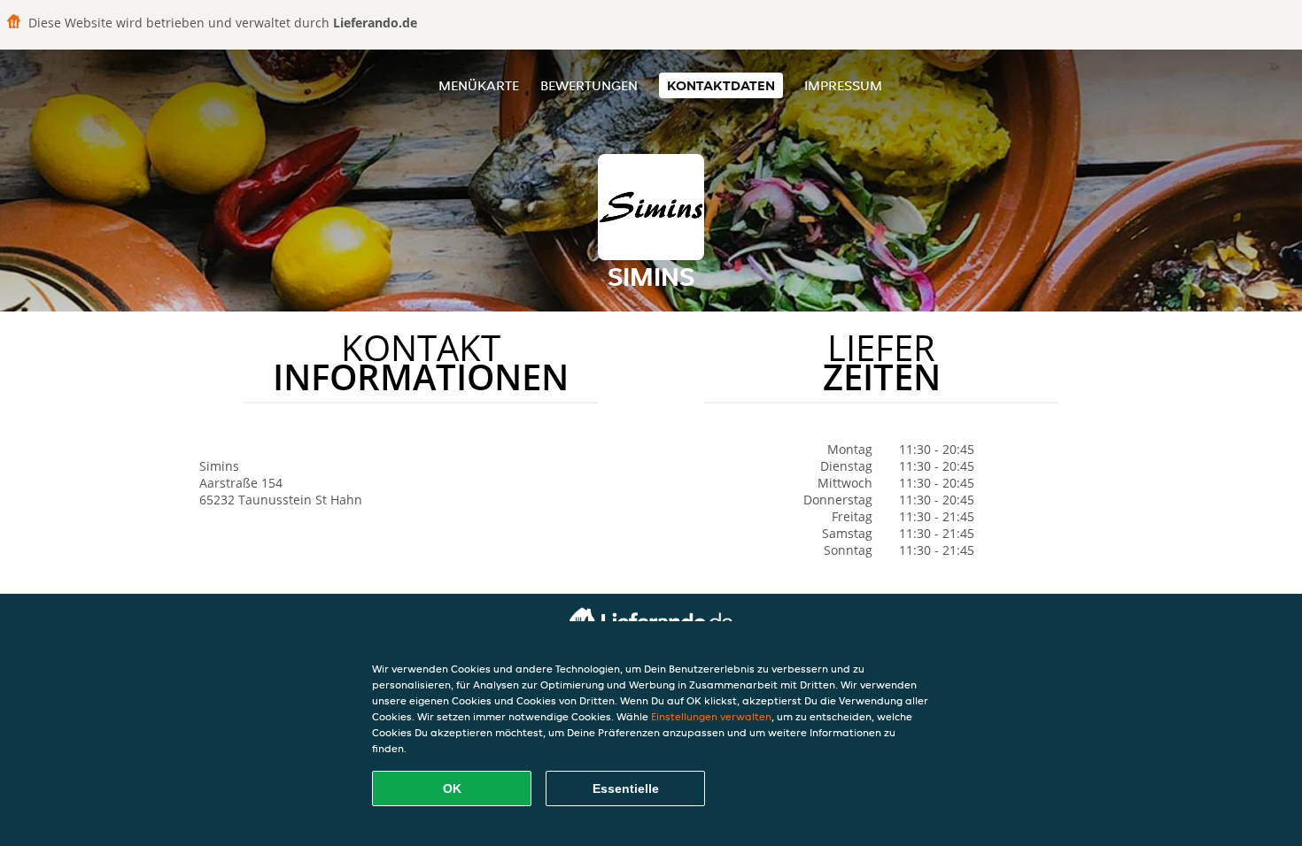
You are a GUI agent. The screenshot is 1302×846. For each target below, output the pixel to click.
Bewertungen (589, 85)
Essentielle (626, 788)
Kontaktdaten (721, 85)
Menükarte (478, 85)
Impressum (843, 85)
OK (452, 788)
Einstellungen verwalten (711, 716)
